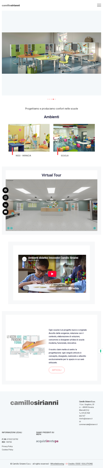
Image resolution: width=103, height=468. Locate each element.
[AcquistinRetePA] (47, 441)
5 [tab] (55, 99)
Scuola (19, 155)
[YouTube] (6, 212)
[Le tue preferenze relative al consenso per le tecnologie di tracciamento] (100, 351)
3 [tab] (51, 99)
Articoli (56, 370)
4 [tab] (53, 99)
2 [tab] (49, 99)
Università (66, 155)
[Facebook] (6, 190)
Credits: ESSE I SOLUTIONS (80, 464)
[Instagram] (6, 198)
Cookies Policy (7, 450)
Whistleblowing (57, 464)
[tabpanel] (51, 55)
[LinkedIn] (6, 205)
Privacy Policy (7, 446)
